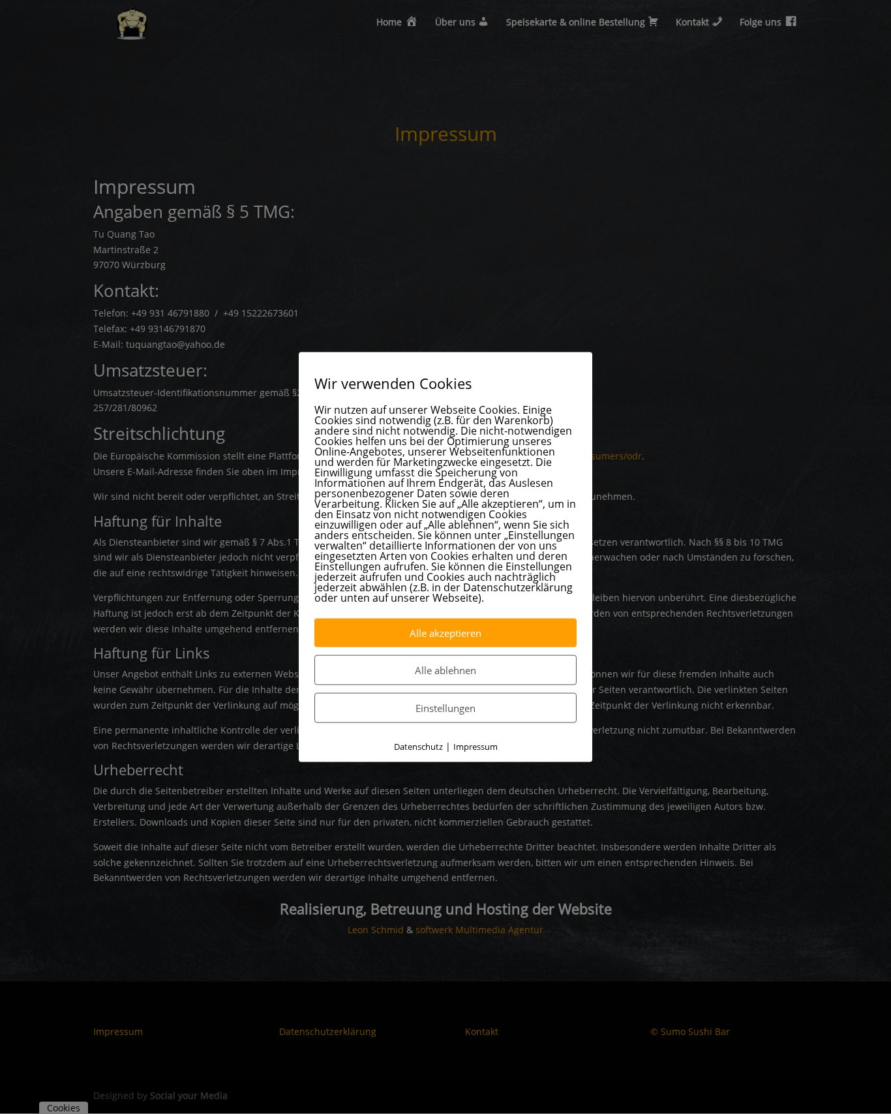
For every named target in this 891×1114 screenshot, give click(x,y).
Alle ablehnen (445, 669)
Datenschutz (418, 746)
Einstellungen (445, 707)
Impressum (475, 746)
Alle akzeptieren (445, 632)
